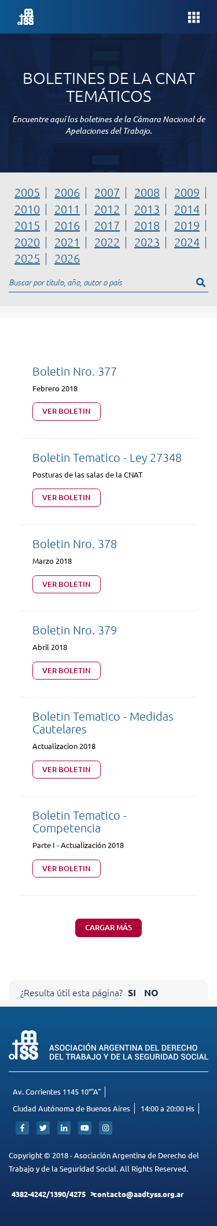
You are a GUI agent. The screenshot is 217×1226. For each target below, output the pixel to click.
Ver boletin (66, 411)
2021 (67, 242)
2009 (187, 192)
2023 (147, 242)
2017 (107, 225)
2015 (27, 225)
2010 (27, 209)
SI (132, 992)
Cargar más (108, 927)
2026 (67, 258)
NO (151, 992)
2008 (147, 192)
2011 (67, 209)
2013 (147, 209)
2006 (67, 192)
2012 (107, 209)
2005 (27, 192)
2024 (187, 242)
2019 (187, 225)
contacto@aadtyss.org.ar (138, 1194)
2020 (27, 242)
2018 (147, 225)
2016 (67, 225)
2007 (107, 192)
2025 (27, 258)
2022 (107, 242)
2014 (187, 209)
